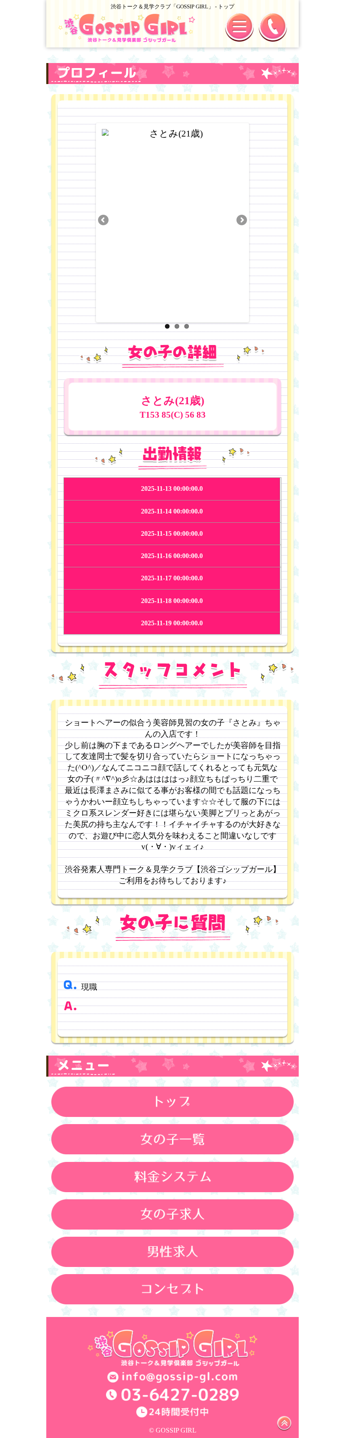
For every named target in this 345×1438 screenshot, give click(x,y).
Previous (104, 220)
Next (241, 220)
